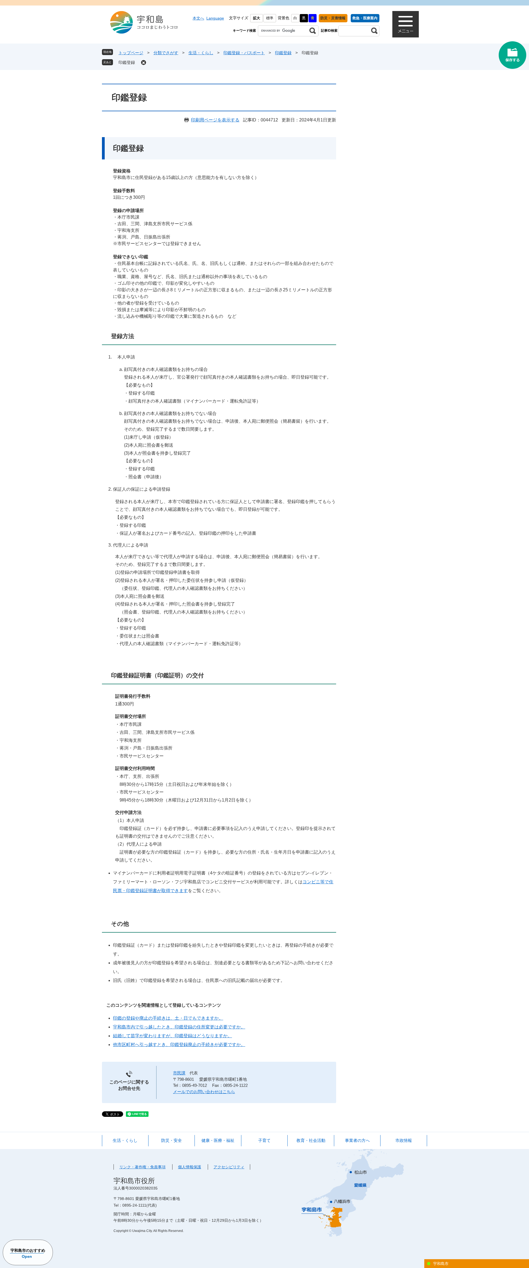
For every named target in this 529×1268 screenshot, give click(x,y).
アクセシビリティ (229, 1167)
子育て (264, 1140)
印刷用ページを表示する (215, 120)
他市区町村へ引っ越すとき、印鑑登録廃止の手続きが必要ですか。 (179, 1044)
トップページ (130, 52)
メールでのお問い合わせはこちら (204, 1091)
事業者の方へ (357, 1140)
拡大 (256, 18)
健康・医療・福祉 (217, 1140)
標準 (269, 18)
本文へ (198, 18)
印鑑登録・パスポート (244, 52)
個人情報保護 (189, 1167)
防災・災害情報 (333, 18)
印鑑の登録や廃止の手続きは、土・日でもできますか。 (168, 1018)
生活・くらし (200, 52)
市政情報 (403, 1140)
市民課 (179, 1073)
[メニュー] (405, 24)
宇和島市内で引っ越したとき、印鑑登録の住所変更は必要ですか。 (179, 1027)
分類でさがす (165, 52)
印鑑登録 (283, 52)
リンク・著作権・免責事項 (142, 1167)
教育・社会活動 (310, 1140)
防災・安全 (171, 1140)
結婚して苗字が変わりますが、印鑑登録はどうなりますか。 (172, 1035)
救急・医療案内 (364, 18)
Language (215, 18)
